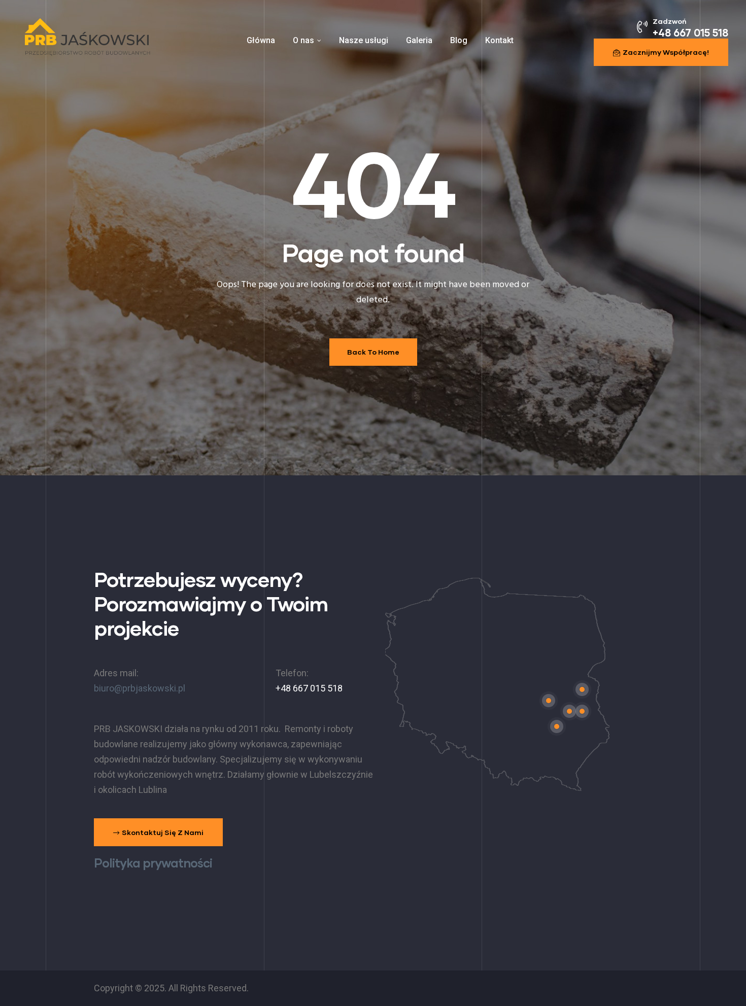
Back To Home (373, 352)
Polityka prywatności (153, 862)
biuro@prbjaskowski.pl (139, 688)
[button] (661, 52)
